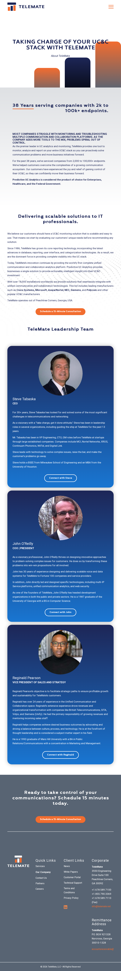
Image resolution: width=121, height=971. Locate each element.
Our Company (43, 872)
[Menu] (110, 6)
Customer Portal (72, 877)
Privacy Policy (71, 898)
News (67, 866)
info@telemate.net (101, 906)
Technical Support (73, 882)
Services (40, 866)
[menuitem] (110, 6)
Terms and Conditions (69, 890)
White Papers (71, 871)
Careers (40, 888)
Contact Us (41, 878)
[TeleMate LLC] (25, 7)
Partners (40, 883)
